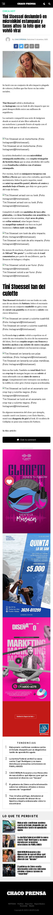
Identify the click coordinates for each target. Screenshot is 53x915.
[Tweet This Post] (21, 46)
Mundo (31, 906)
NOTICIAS (12, 904)
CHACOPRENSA (20, 39)
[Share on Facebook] (16, 46)
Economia (23, 906)
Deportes (29, 904)
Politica (20, 904)
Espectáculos (39, 904)
